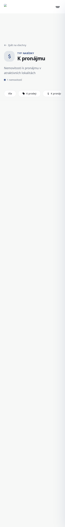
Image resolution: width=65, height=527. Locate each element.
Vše (10, 93)
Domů (5, 36)
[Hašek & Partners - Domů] (7, 7)
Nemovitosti (21, 36)
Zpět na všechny (17, 45)
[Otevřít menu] (57, 7)
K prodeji (31, 93)
